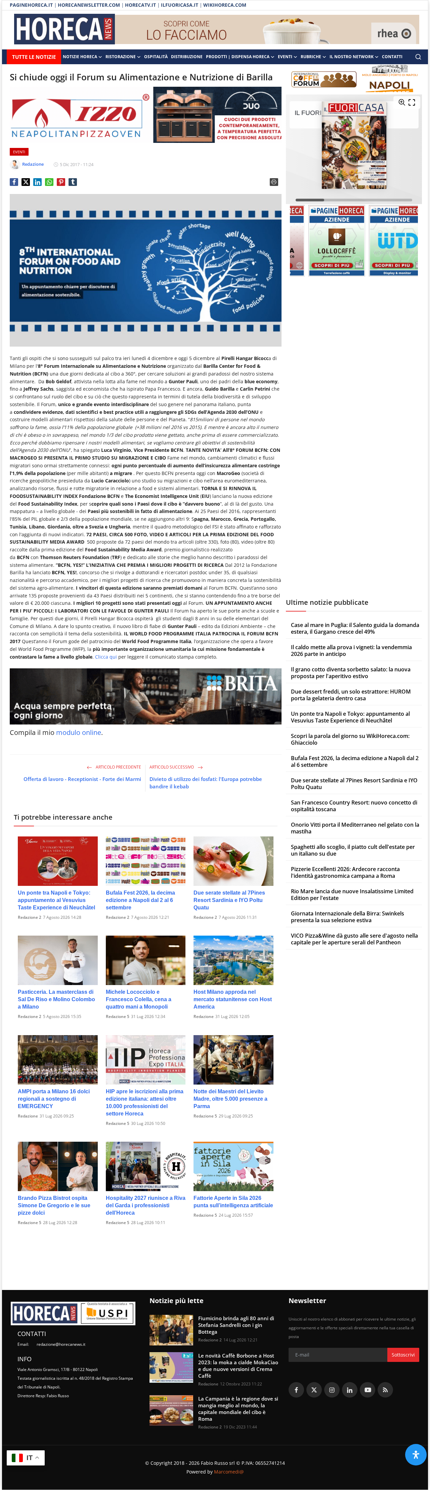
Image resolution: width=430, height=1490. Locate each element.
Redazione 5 (117, 1016)
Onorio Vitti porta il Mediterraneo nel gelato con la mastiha (355, 828)
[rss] (385, 1390)
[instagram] (332, 1390)
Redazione (204, 1016)
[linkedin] (349, 1390)
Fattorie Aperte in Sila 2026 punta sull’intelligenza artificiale (233, 1201)
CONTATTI (392, 57)
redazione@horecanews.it (61, 1344)
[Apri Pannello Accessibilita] (416, 1454)
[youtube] (367, 1390)
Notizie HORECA (80, 57)
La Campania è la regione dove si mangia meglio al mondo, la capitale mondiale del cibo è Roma (238, 1408)
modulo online (78, 732)
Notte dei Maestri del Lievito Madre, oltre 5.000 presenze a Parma (230, 1099)
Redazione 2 (29, 917)
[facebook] (296, 1390)
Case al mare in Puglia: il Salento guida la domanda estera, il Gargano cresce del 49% (355, 628)
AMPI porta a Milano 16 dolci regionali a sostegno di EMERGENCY (54, 1099)
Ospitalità (156, 57)
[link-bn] (267, 30)
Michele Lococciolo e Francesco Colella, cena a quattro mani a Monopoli (138, 999)
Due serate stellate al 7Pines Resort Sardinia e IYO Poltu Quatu (229, 900)
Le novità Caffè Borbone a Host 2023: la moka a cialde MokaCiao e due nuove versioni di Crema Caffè (238, 1365)
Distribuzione (187, 57)
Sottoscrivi (403, 1354)
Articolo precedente (118, 767)
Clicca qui (106, 657)
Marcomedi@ (229, 1471)
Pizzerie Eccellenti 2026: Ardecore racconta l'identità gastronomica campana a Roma (345, 872)
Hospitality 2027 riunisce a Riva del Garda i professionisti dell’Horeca (145, 1205)
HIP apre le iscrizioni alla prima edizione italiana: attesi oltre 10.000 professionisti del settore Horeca (144, 1102)
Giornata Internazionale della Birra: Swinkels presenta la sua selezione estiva (347, 917)
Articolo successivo (172, 767)
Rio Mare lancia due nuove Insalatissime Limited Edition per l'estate (352, 894)
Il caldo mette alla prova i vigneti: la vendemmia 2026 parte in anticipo (351, 650)
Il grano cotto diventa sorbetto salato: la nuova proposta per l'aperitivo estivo (351, 672)
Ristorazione (120, 57)
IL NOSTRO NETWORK (352, 57)
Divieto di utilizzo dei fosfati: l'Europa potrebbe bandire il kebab (205, 783)
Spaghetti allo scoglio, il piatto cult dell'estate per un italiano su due (353, 850)
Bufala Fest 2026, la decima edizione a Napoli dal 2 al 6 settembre (140, 900)
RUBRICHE (311, 57)
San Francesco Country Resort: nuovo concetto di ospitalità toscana (354, 806)
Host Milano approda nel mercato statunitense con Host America (233, 999)
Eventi (285, 57)
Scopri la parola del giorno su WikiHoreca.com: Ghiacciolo (350, 739)
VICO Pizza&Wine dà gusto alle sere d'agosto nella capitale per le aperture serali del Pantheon (354, 939)
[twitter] (314, 1390)
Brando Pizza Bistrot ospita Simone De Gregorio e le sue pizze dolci (54, 1205)
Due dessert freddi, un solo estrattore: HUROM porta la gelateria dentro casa (351, 695)
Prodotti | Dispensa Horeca (237, 57)
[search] (418, 56)
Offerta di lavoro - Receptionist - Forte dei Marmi (82, 779)
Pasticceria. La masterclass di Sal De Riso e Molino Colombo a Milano (56, 999)
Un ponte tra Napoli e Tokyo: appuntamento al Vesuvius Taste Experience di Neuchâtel (56, 900)
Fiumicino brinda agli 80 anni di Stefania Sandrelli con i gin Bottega (236, 1325)
